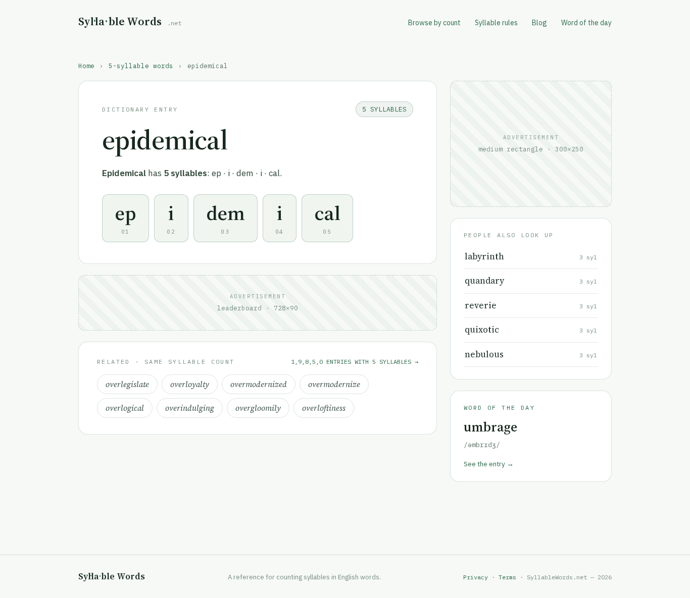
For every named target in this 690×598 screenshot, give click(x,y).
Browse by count (434, 22)
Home (86, 66)
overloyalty (189, 384)
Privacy (475, 577)
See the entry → (489, 463)
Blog (539, 22)
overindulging (189, 408)
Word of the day (586, 22)
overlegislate (127, 384)
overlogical (125, 408)
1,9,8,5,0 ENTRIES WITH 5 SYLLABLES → (354, 361)
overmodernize (334, 384)
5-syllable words (141, 66)
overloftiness (324, 408)
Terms (507, 577)
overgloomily (258, 408)
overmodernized (258, 384)
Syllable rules (496, 22)
